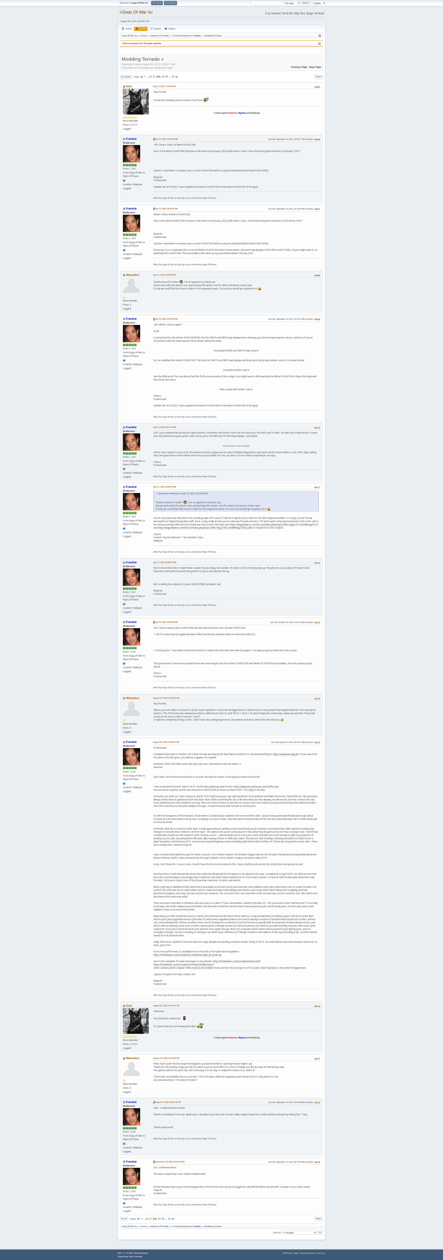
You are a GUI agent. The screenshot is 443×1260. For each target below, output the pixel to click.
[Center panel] (319, 35)
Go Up (124, 1219)
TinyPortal (287, 1253)
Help (296, 1253)
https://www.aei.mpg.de (286, 754)
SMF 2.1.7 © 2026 (125, 1253)
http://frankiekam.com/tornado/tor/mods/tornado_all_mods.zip (187, 954)
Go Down (126, 77)
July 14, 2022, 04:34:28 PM (164, 274)
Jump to (276, 1232)
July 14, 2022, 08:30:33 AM (166, 208)
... (147, 76)
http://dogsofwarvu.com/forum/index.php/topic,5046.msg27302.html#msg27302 (202, 527)
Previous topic (299, 67)
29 (163, 76)
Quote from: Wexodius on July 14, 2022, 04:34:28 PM (182, 493)
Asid (129, 86)
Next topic (315, 67)
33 (172, 76)
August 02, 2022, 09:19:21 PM (166, 1005)
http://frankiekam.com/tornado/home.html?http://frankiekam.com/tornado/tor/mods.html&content (206, 963)
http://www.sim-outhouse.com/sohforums (256, 786)
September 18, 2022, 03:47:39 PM (169, 1161)
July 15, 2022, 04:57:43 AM (164, 427)
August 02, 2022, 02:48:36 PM (166, 698)
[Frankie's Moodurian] (124, 180)
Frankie (196, 35)
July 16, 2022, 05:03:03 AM (166, 622)
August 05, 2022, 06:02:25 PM (168, 1102)
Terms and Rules (307, 1253)
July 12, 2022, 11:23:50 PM (164, 86)
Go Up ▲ (321, 1253)
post (255, 186)
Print (319, 77)
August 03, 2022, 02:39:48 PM (166, 1058)
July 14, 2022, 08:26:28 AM (166, 139)
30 (166, 76)
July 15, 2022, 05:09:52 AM (164, 562)
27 (154, 76)
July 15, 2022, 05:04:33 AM (164, 486)
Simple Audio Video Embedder (130, 1256)
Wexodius (132, 275)
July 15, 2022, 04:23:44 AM (166, 318)
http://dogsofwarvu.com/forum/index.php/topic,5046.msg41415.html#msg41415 (274, 524)
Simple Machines (141, 1253)
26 (150, 76)
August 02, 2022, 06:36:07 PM (166, 742)
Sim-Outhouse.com (214, 786)
